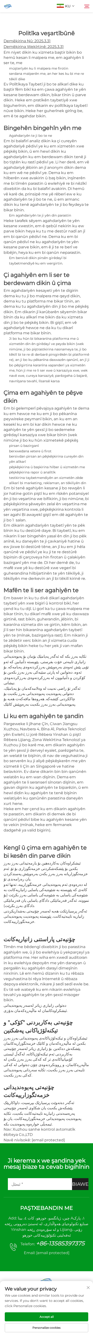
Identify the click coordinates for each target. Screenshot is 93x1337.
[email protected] (48, 1140)
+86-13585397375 (60, 1243)
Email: (46, 1253)
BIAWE (80, 1184)
